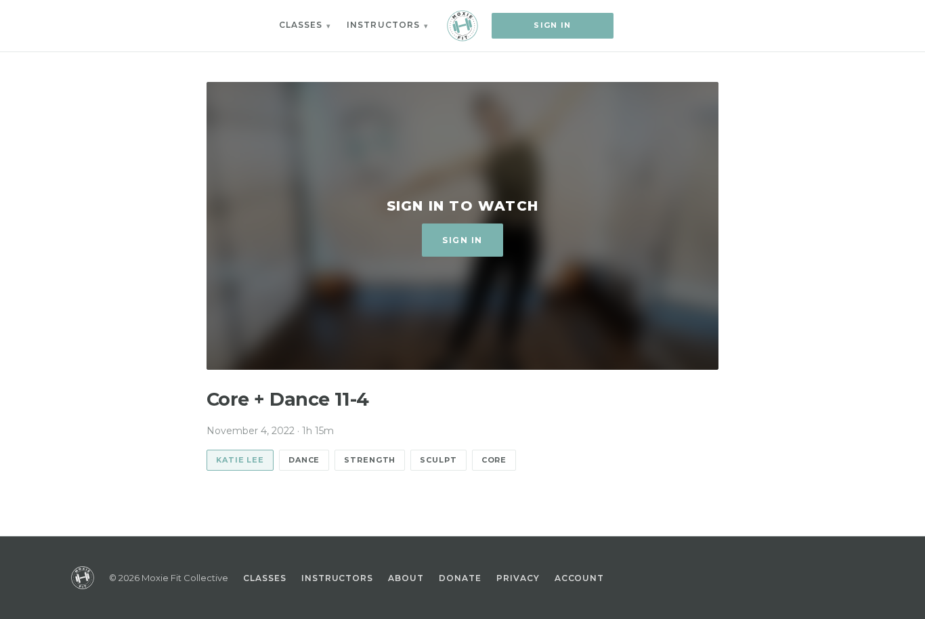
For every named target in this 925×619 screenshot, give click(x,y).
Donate (460, 578)
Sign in (552, 25)
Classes (301, 25)
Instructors (383, 25)
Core (494, 460)
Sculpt (438, 460)
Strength (369, 460)
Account (580, 578)
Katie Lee (240, 460)
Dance (304, 460)
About (406, 578)
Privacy (518, 578)
